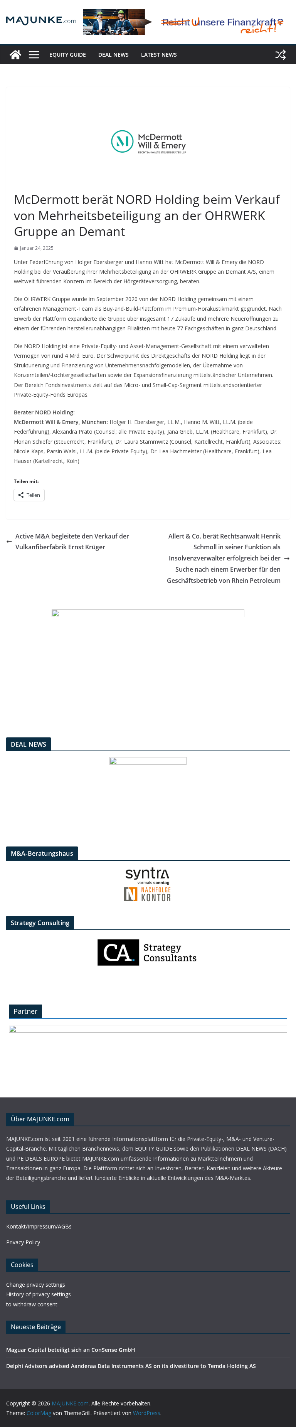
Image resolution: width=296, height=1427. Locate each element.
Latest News (159, 54)
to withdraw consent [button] (31, 1304)
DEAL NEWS (113, 54)
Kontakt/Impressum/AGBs (39, 1226)
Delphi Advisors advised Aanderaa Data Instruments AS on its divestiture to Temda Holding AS (131, 1366)
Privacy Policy (23, 1242)
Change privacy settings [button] (35, 1284)
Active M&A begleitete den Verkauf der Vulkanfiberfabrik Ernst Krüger (72, 542)
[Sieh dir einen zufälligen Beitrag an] (280, 54)
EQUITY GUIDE (67, 54)
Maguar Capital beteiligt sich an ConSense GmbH (70, 1349)
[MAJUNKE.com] (15, 54)
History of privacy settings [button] (38, 1294)
